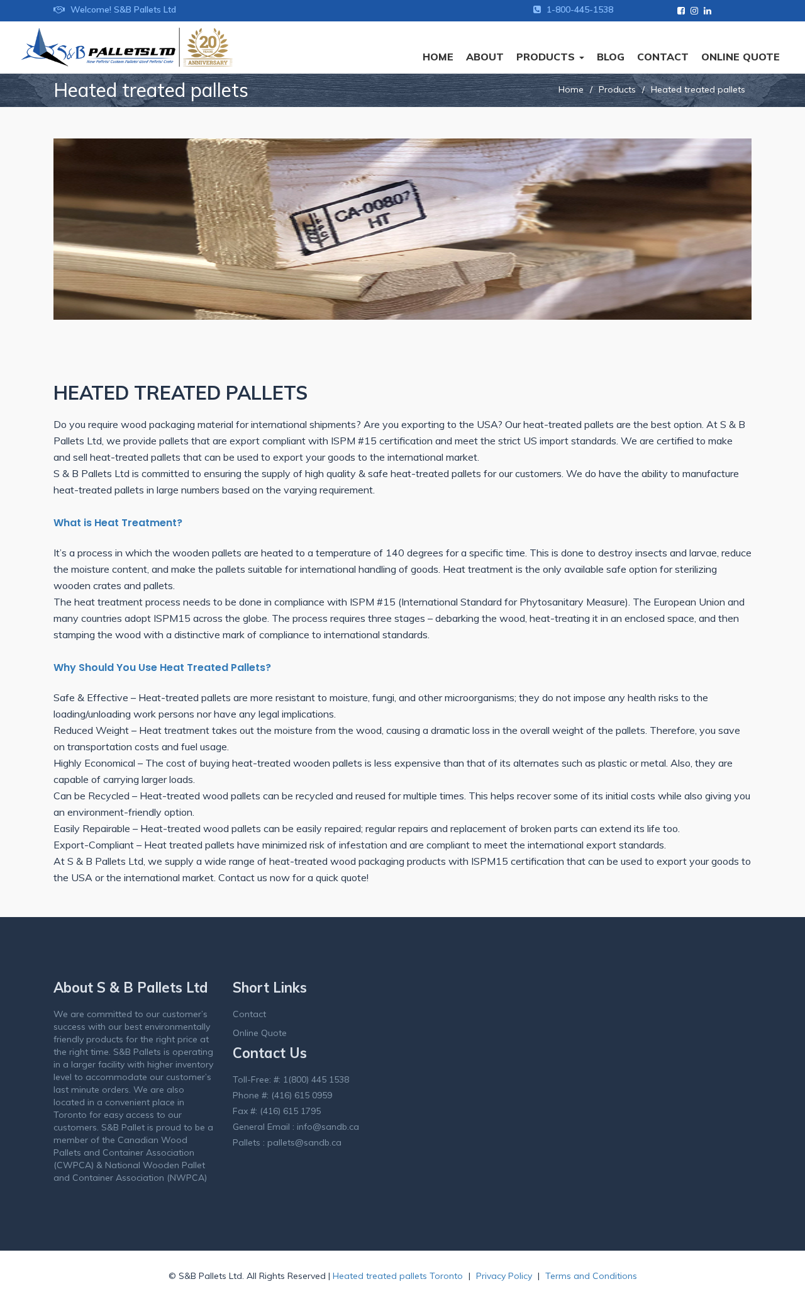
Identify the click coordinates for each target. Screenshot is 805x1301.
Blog (611, 56)
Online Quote (740, 56)
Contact (663, 56)
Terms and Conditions (591, 1275)
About (485, 56)
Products (547, 56)
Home (438, 56)
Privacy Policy (504, 1275)
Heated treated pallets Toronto (399, 1275)
